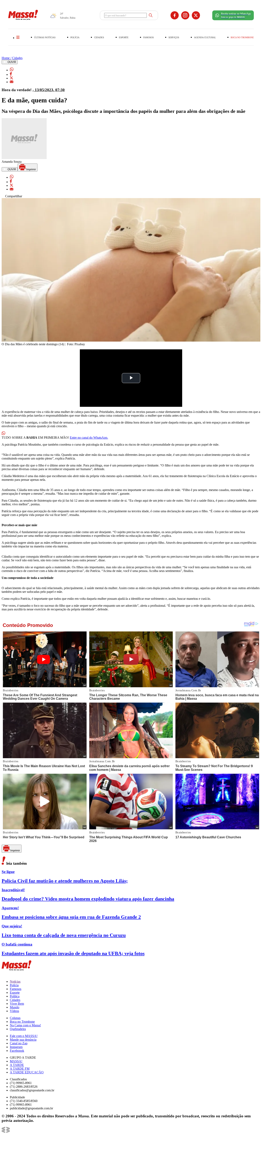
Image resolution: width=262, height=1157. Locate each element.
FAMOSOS (148, 37)
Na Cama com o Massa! (25, 1025)
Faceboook (17, 1050)
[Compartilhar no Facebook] (11, 74)
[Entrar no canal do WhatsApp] (3, 434)
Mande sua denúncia (23, 1039)
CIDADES (99, 37)
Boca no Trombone (22, 1021)
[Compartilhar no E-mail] (11, 82)
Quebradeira (18, 1029)
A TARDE (17, 1065)
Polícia (14, 985)
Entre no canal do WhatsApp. (89, 437)
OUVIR (11, 62)
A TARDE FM (19, 1068)
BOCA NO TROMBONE (242, 37)
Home (6, 58)
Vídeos (14, 1011)
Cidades (17, 58)
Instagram (16, 1047)
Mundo (14, 1007)
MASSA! (16, 1061)
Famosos (15, 989)
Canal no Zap (18, 1043)
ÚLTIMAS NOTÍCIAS (44, 37)
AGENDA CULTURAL (205, 37)
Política (14, 996)
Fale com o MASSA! (23, 1036)
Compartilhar (13, 196)
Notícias (15, 981)
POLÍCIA (74, 37)
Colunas (15, 1018)
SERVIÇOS (173, 37)
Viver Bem (17, 1003)
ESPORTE (124, 37)
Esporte (15, 992)
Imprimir (30, 169)
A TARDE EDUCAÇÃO (27, 1072)
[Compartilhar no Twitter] (11, 78)
